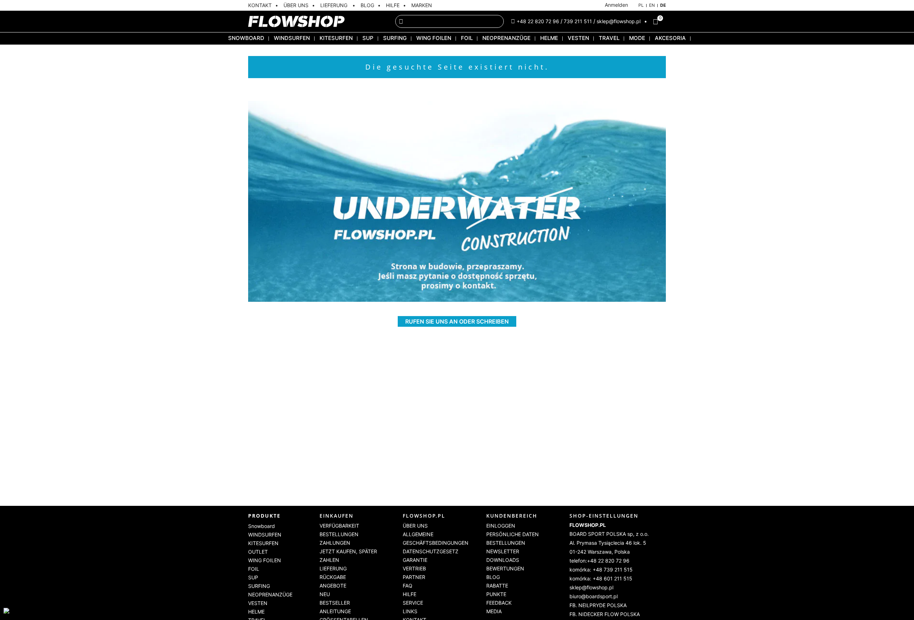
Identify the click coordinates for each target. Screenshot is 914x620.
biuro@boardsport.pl (593, 596)
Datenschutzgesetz (430, 551)
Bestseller (335, 603)
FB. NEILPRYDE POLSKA (598, 605)
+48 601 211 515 (612, 578)
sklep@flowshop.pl (619, 21)
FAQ (407, 586)
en (652, 5)
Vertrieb (414, 568)
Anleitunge (335, 611)
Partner (414, 577)
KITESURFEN (336, 38)
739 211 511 (578, 21)
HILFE (393, 5)
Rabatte (497, 586)
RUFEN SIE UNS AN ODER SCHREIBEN (457, 321)
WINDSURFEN (292, 38)
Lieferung (333, 568)
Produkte (264, 515)
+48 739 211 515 (613, 569)
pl (641, 5)
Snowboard (246, 38)
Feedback (499, 603)
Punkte (496, 594)
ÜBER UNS (295, 5)
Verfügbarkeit (339, 526)
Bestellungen (339, 534)
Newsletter (502, 551)
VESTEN (578, 38)
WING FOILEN (433, 38)
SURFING (395, 38)
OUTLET (258, 552)
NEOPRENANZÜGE (506, 38)
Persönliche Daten (512, 534)
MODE (637, 38)
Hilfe (409, 594)
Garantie (415, 560)
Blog (493, 577)
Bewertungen (505, 568)
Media (494, 611)
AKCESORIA (670, 38)
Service (413, 603)
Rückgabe (333, 577)
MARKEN (421, 5)
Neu (325, 594)
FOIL (467, 38)
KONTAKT (260, 5)
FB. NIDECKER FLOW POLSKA (604, 614)
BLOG (367, 5)
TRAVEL (609, 38)
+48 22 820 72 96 (538, 21)
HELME (549, 38)
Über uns (415, 526)
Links (410, 611)
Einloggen (500, 526)
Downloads (502, 560)
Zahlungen (335, 543)
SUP (367, 38)
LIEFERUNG (334, 5)
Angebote (333, 586)
